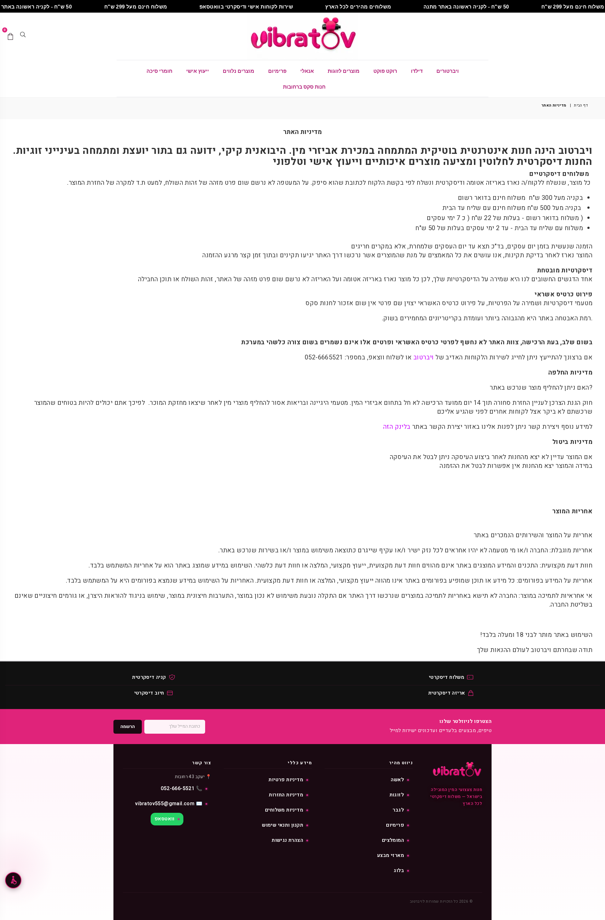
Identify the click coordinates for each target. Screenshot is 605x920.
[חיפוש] (23, 36)
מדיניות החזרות (286, 795)
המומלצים (393, 840)
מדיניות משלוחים (284, 810)
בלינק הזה (397, 426)
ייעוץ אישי (197, 71)
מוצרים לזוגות (344, 71)
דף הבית (581, 105)
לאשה (397, 779)
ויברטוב (423, 357)
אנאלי (307, 71)
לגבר (398, 810)
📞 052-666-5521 (181, 788)
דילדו (417, 71)
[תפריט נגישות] (13, 880)
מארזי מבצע (390, 855)
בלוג (399, 870)
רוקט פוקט (385, 71)
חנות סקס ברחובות (304, 87)
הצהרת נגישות (287, 840)
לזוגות (396, 795)
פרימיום (277, 71)
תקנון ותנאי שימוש (282, 825)
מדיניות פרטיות (285, 779)
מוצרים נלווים (238, 71)
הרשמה (127, 726)
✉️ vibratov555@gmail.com (168, 803)
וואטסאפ (164, 819)
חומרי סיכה (159, 71)
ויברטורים (447, 71)
